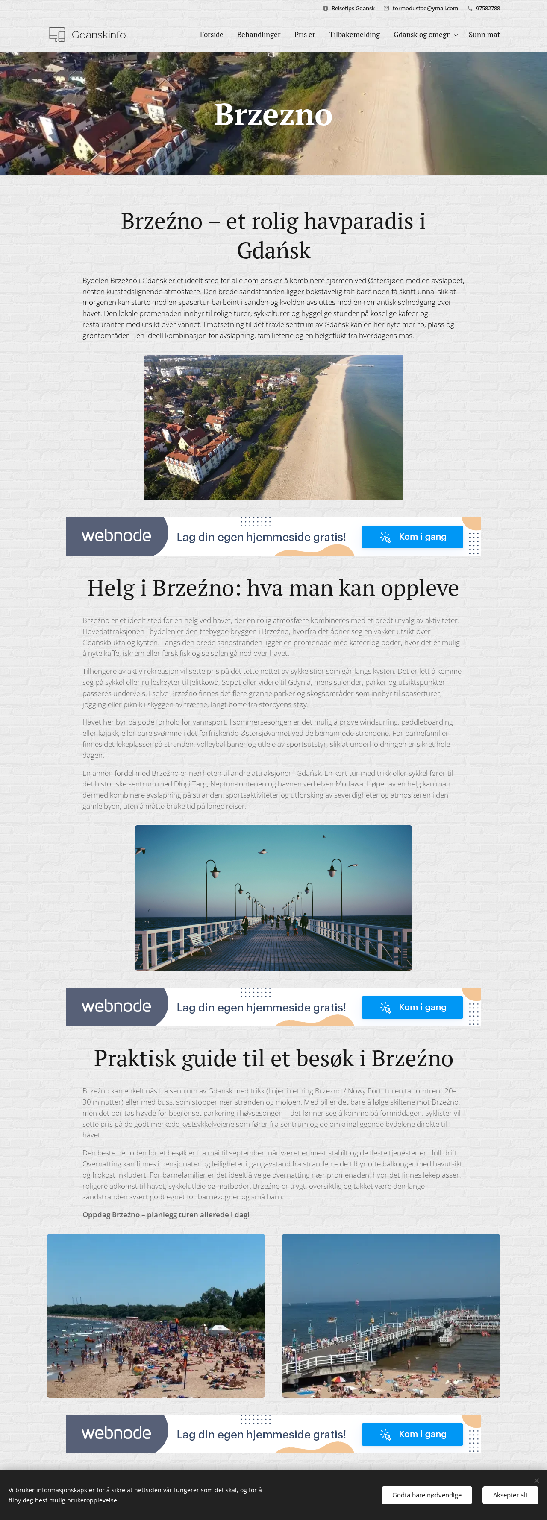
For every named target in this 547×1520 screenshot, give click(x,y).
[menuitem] (214, 34)
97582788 (488, 8)
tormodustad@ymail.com (425, 8)
